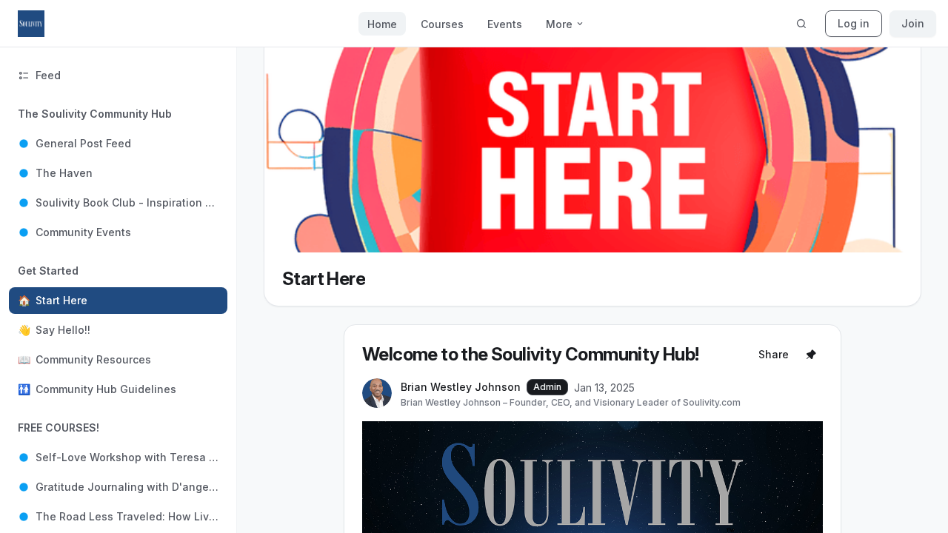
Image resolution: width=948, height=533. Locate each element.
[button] (118, 173)
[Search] (801, 24)
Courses (442, 24)
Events (504, 24)
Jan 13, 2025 (604, 387)
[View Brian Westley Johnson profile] (377, 393)
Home (382, 24)
